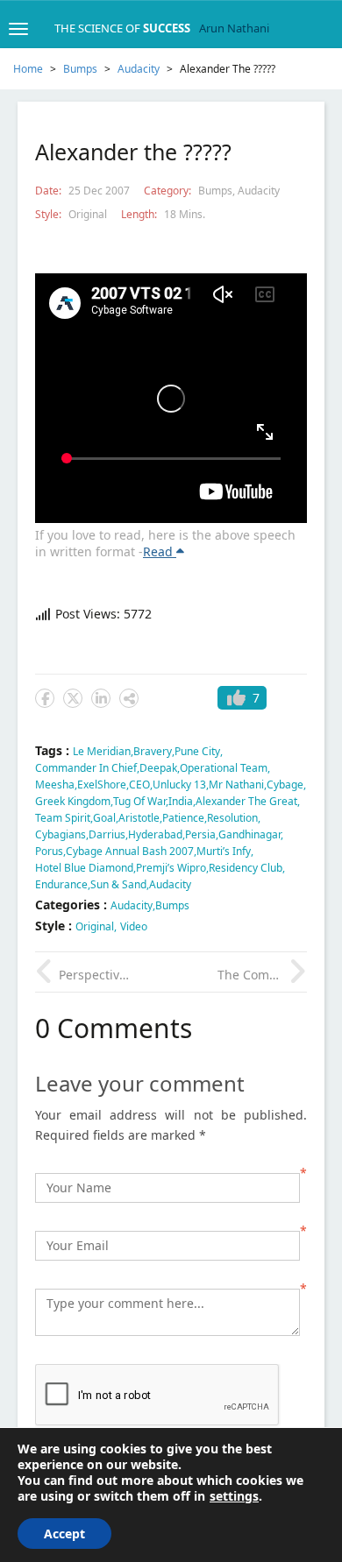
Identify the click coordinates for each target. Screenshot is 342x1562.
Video (133, 926)
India (180, 801)
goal (104, 817)
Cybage (285, 784)
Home (28, 68)
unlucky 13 (179, 784)
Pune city (197, 751)
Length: (140, 214)
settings (234, 1496)
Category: (169, 190)
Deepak (158, 767)
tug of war (139, 801)
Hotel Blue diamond (84, 867)
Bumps (80, 68)
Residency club (245, 867)
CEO (139, 784)
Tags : (54, 750)
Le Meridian (102, 751)
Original (87, 214)
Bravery (152, 751)
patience (183, 817)
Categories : (72, 904)
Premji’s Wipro (171, 867)
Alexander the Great (246, 801)
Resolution (232, 817)
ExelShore (101, 784)
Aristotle (139, 817)
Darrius (107, 834)
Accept (64, 1533)
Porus (49, 851)
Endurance (61, 884)
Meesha (55, 784)
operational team (223, 767)
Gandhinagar (249, 834)
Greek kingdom (72, 801)
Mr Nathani (236, 784)
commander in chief (86, 767)
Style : (55, 925)
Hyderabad (155, 834)
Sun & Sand (118, 884)
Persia (200, 834)
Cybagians (60, 834)
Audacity (139, 68)
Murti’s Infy (223, 851)
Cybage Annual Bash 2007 (130, 851)
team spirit (62, 817)
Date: (49, 190)
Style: (49, 214)
